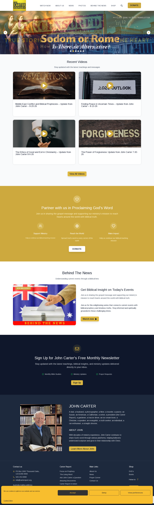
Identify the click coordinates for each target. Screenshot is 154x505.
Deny (104, 493)
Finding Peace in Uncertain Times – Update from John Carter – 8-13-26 (107, 105)
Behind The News (98, 6)
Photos (82, 6)
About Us (59, 6)
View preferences (135, 493)
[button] (121, 5)
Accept (73, 493)
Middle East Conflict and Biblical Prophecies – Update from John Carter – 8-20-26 (43, 105)
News (71, 6)
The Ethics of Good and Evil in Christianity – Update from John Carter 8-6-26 (43, 153)
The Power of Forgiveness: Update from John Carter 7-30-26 (109, 153)
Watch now (45, 6)
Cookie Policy (8, 501)
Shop (113, 6)
